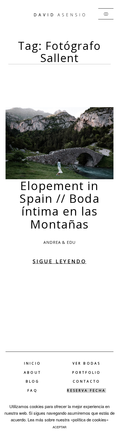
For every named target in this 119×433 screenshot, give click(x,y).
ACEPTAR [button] (59, 427)
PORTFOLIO (86, 372)
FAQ (32, 390)
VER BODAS (86, 363)
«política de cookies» (89, 419)
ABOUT (32, 372)
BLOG (32, 381)
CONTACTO (86, 381)
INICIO (32, 363)
